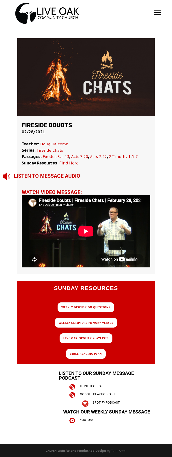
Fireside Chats (50, 150)
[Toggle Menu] (157, 12)
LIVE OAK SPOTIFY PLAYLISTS (86, 338)
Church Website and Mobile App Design (76, 451)
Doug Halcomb (54, 144)
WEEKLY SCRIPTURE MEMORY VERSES (86, 322)
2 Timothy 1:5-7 (123, 156)
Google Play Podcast (97, 394)
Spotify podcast (106, 402)
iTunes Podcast (92, 386)
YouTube (87, 420)
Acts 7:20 (79, 156)
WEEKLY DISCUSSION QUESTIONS (85, 307)
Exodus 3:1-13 (56, 156)
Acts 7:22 (98, 156)
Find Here (69, 163)
